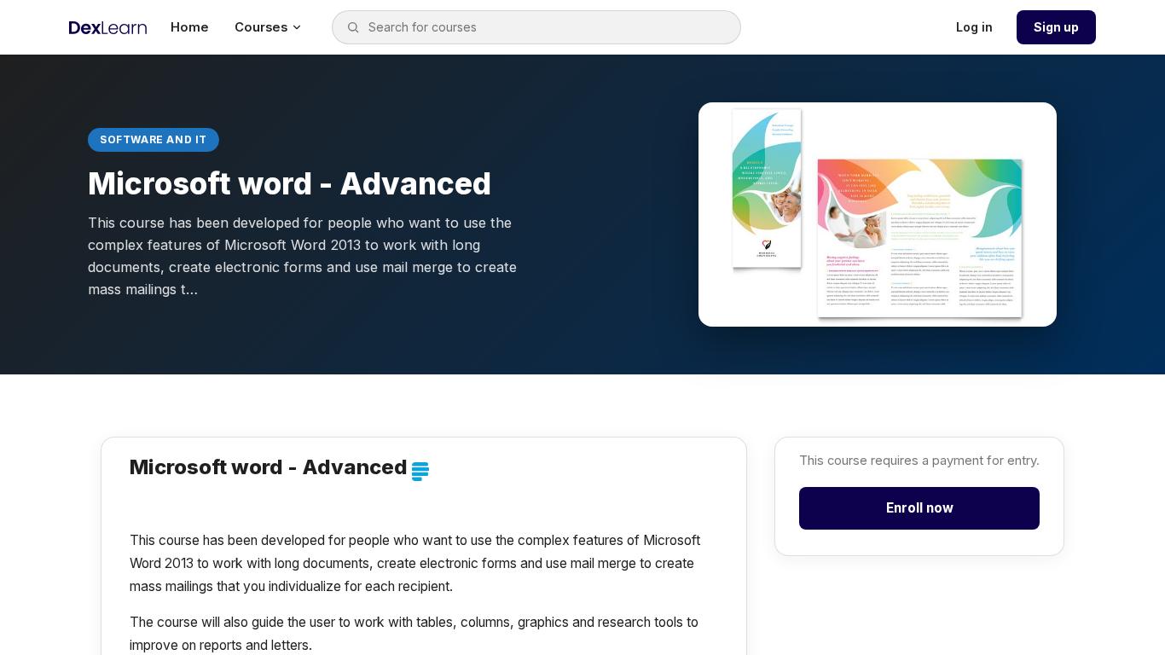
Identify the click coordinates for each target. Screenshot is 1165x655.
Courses (261, 27)
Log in (974, 27)
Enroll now (919, 508)
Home (190, 27)
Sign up (1056, 27)
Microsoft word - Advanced (269, 467)
